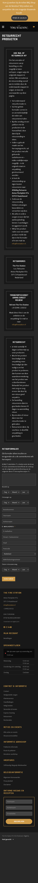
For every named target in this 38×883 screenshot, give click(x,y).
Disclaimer (7, 785)
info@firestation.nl (19, 244)
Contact (6, 691)
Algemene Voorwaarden (12, 777)
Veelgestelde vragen (10, 695)
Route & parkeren (9, 750)
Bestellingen (8, 638)
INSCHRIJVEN (19, 821)
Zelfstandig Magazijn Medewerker (15, 765)
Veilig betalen (8, 706)
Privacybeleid (8, 781)
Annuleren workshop (11, 754)
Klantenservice (8, 698)
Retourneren (8, 716)
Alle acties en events (10, 732)
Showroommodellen (11, 736)
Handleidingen (8, 702)
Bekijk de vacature (20, 18)
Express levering (9, 713)
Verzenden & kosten (10, 709)
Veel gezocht (6, 839)
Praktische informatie (11, 747)
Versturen (8, 579)
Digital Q (26, 836)
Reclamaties (8, 720)
